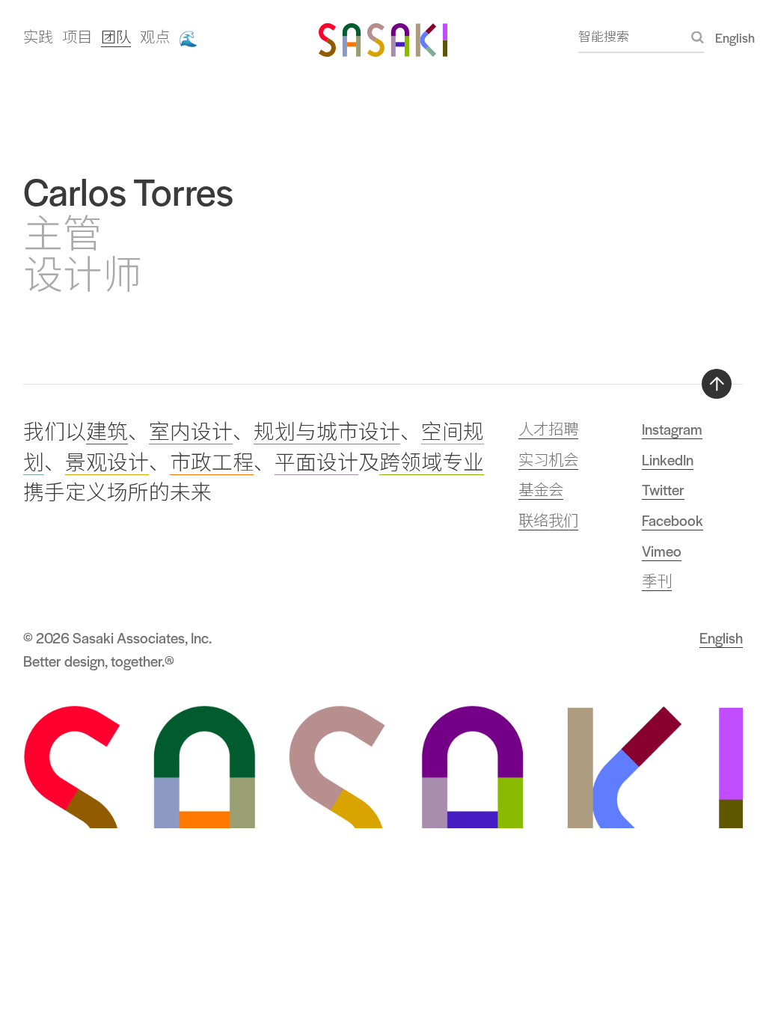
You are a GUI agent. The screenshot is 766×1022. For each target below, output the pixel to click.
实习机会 (548, 459)
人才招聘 (548, 428)
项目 (77, 36)
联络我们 (548, 520)
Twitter (663, 489)
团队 (116, 36)
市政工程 (212, 462)
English (735, 37)
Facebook (672, 520)
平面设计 (316, 462)
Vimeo (661, 550)
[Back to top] (717, 384)
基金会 (540, 489)
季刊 (657, 580)
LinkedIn (667, 459)
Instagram (672, 428)
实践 (38, 36)
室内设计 (191, 432)
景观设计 (107, 462)
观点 (155, 36)
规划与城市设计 (327, 432)
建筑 (107, 432)
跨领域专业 (431, 462)
